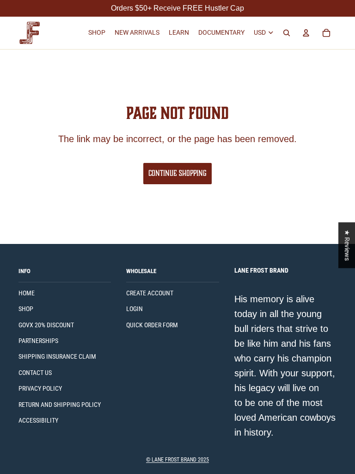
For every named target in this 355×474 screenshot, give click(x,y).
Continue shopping (177, 173)
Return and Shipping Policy (59, 404)
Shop (25, 308)
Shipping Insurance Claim (57, 356)
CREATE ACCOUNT (149, 293)
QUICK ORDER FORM (152, 325)
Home (26, 293)
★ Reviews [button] (347, 245)
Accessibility (38, 420)
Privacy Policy (40, 388)
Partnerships (38, 340)
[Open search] (286, 33)
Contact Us (35, 372)
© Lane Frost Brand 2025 (177, 459)
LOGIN (134, 308)
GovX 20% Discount (46, 325)
